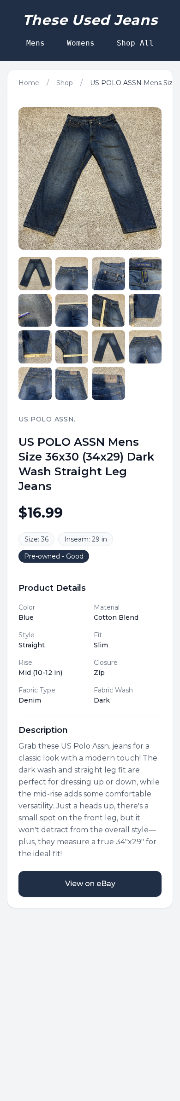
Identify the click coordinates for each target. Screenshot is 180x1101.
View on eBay (90, 883)
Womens (81, 43)
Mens (35, 43)
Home (28, 83)
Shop (64, 83)
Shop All (135, 43)
